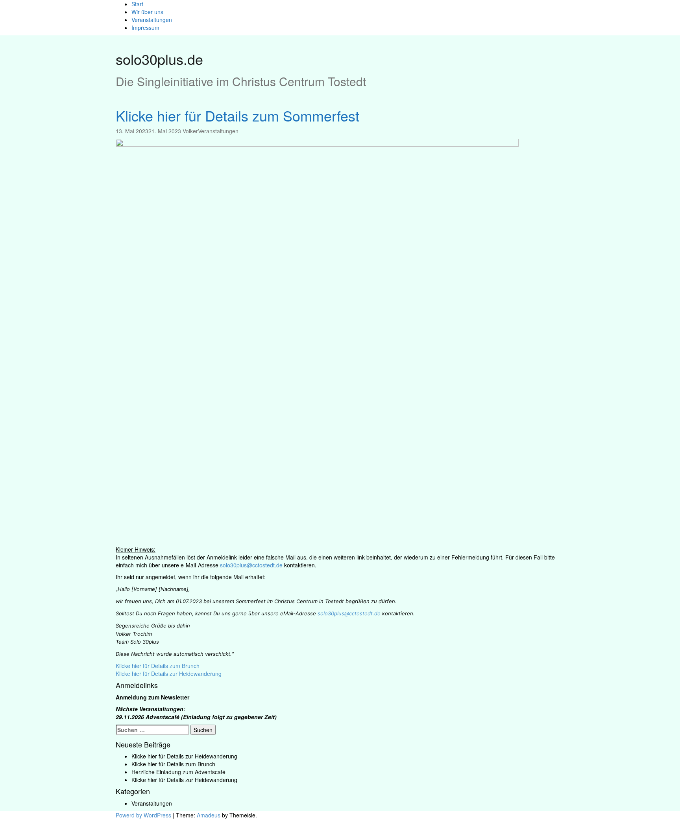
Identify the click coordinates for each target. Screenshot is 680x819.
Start (137, 4)
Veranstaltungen (151, 20)
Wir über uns (147, 12)
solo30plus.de (159, 59)
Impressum (145, 27)
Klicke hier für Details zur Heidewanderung (169, 673)
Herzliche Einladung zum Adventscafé (178, 772)
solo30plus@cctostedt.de (251, 565)
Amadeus (208, 815)
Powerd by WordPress (143, 815)
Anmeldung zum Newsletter (152, 697)
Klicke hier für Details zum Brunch (158, 666)
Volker (190, 131)
